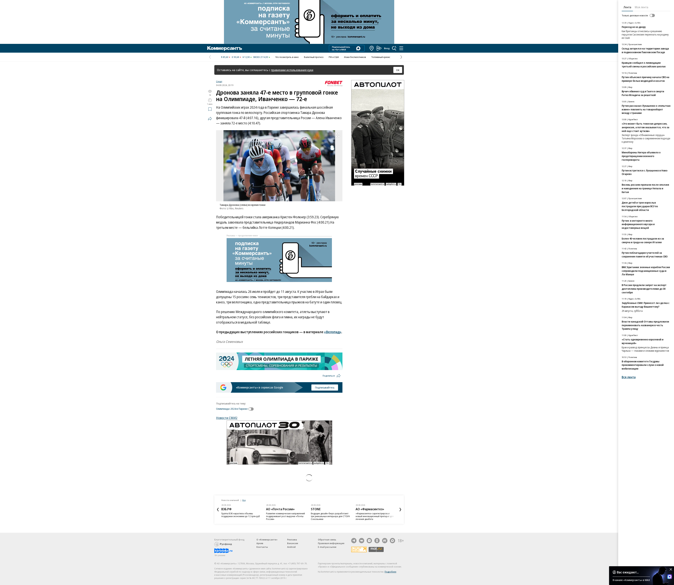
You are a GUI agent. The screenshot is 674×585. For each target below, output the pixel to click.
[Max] (392, 540)
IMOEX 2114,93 (260, 57)
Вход (387, 48)
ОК (397, 70)
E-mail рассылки (327, 547)
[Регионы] (371, 48)
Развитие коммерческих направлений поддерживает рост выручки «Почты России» (285, 516)
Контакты (262, 547)
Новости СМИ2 (226, 418)
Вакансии (292, 543)
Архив (259, 543)
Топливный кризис (380, 57)
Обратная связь (327, 539)
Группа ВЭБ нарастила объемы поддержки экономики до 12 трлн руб (240, 515)
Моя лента (641, 7)
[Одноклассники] (377, 540)
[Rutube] (384, 540)
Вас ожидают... (628, 572)
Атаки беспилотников (355, 57)
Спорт (219, 81)
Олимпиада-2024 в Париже (232, 408)
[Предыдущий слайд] (217, 509)
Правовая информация (331, 543)
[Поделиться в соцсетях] (210, 119)
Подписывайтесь (325, 387)
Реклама (292, 539)
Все (244, 500)
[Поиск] (394, 48)
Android (291, 547)
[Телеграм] (353, 540)
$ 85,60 (224, 57)
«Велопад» (332, 332)
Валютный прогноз (313, 57)
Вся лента (629, 377)
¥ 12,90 (246, 57)
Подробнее (390, 571)
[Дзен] (369, 540)
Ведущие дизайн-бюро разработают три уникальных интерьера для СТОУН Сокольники (330, 516)
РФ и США (334, 57)
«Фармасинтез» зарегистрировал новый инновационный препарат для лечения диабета (375, 516)
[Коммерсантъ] (224, 48)
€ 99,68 (235, 57)
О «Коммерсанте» (266, 539)
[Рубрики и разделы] (401, 48)
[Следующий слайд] (400, 509)
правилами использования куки (292, 70)
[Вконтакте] (361, 540)
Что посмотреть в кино (287, 57)
